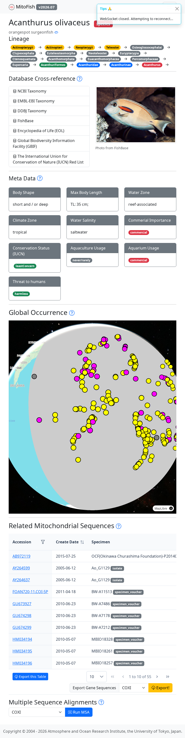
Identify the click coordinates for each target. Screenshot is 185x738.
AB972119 (21, 556)
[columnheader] (70, 542)
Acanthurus (152, 65)
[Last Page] (167, 676)
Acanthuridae (88, 65)
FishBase (25, 120)
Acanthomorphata (61, 59)
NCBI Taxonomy (31, 91)
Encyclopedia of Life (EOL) (40, 130)
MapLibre (161, 508)
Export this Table (32, 676)
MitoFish (35, 6)
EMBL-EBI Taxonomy (35, 101)
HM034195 (22, 651)
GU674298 (22, 615)
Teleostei (112, 47)
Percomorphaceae (145, 59)
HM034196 (22, 663)
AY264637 (21, 579)
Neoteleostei (97, 53)
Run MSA (80, 712)
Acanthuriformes (53, 65)
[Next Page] (157, 676)
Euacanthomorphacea (103, 59)
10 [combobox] (92, 676)
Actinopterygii (23, 47)
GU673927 (22, 603)
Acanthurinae (121, 65)
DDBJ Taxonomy (31, 111)
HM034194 (22, 639)
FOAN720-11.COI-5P (30, 591)
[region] (92, 417)
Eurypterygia (129, 53)
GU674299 (22, 627)
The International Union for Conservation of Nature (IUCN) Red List (48, 159)
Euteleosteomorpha (61, 53)
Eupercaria (20, 65)
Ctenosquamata (24, 59)
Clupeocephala (23, 53)
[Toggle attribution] (171, 508)
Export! (162, 687)
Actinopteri (54, 47)
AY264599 (21, 568)
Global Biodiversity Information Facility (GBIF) (44, 143)
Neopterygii (84, 47)
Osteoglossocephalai (147, 47)
